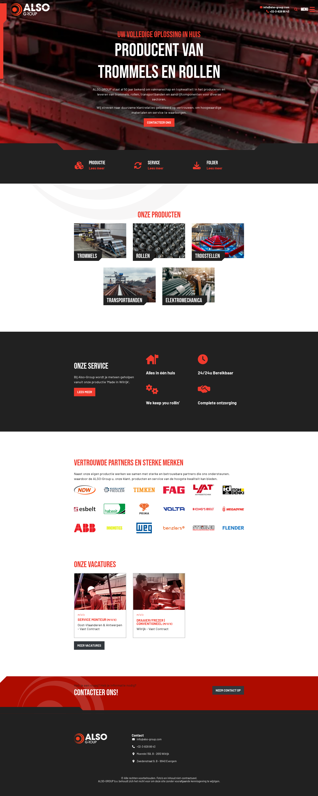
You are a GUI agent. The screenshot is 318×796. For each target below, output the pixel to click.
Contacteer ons (159, 122)
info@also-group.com (274, 7)
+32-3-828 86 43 (277, 11)
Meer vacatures (89, 645)
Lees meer (97, 168)
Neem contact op (228, 690)
